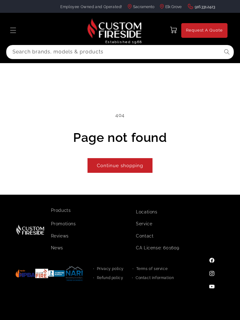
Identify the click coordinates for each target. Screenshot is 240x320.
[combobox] (120, 52)
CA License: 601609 (157, 247)
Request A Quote (204, 30)
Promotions (63, 223)
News (57, 247)
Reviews (60, 235)
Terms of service (152, 269)
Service (144, 223)
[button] (13, 30)
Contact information (155, 278)
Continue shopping (120, 165)
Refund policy (110, 278)
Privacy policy (110, 269)
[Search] (227, 52)
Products (61, 210)
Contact (144, 235)
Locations (146, 211)
